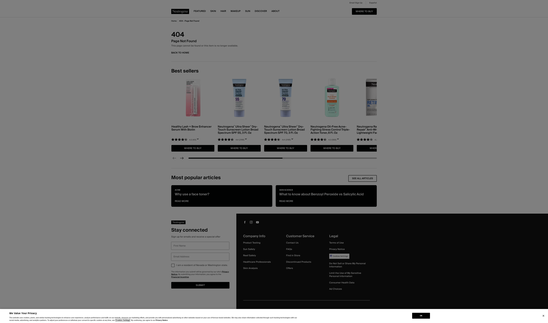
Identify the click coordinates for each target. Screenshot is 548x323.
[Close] (543, 316)
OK (421, 316)
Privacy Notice (162, 320)
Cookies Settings (123, 320)
